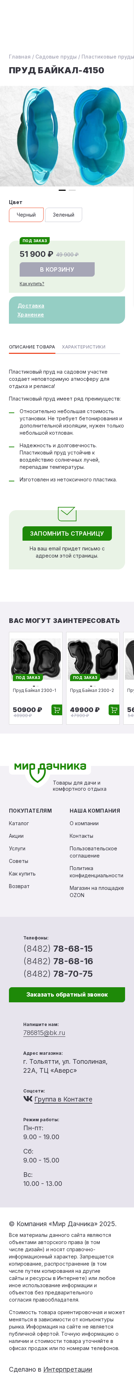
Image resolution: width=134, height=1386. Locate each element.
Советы (18, 861)
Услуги (17, 848)
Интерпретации (67, 1369)
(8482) (58, 948)
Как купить (22, 873)
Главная (20, 57)
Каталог (19, 823)
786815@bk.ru (44, 1032)
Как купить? (32, 283)
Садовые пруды (56, 57)
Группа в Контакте (63, 1099)
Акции (16, 836)
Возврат (19, 886)
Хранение (31, 314)
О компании (84, 823)
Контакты (81, 836)
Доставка (31, 305)
